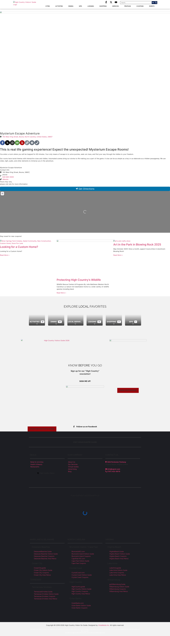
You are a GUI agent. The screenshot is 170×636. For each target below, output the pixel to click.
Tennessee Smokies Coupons (44, 596)
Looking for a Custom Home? (19, 247)
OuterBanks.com (78, 603)
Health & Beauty (36, 464)
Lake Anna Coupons (116, 573)
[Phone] (36, 142)
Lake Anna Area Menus (117, 575)
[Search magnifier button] (155, 2)
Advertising (72, 469)
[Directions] (32, 142)
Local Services (75, 322)
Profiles (127, 6)
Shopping (103, 6)
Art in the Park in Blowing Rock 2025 (137, 244)
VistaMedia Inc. (103, 625)
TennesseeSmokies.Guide (43, 592)
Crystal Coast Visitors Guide (82, 575)
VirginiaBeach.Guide (116, 551)
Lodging (91, 6)
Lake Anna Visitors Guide (118, 570)
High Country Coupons (80, 591)
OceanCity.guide (40, 568)
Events (151, 6)
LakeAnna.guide (115, 568)
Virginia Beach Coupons (118, 556)
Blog (69, 471)
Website (5, 179)
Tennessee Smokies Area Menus (45, 599)
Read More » (4, 255)
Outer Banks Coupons (79, 608)
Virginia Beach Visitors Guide (119, 554)
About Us (71, 462)
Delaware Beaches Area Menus (45, 559)
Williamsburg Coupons (117, 589)
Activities (59, 6)
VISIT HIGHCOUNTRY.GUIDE (85, 442)
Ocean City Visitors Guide (43, 570)
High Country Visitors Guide (81, 589)
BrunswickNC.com (78, 551)
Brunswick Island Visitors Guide (83, 554)
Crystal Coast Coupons (80, 577)
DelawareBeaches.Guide (43, 551)
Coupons (140, 6)
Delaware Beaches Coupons (44, 556)
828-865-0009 (8, 177)
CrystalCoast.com (78, 573)
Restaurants (34, 467)
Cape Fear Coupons (79, 563)
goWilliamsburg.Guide (117, 584)
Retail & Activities (36, 462)
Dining (70, 6)
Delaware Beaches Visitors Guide (46, 554)
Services (115, 6)
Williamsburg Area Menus (118, 591)
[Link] (27, 142)
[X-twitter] (111, 2)
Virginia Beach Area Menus (118, 559)
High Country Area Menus (81, 594)
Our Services (73, 464)
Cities (47, 6)
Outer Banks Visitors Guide (81, 605)
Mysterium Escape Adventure (11, 168)
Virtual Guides (73, 467)
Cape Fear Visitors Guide (80, 561)
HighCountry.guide (78, 587)
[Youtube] (116, 2)
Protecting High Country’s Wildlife (79, 279)
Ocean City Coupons (41, 573)
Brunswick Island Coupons (81, 556)
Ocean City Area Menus (42, 575)
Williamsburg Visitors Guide (119, 587)
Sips (80, 6)
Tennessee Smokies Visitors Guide (46, 594)
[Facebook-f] (106, 2)
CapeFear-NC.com (78, 559)
